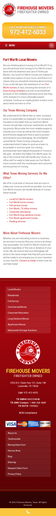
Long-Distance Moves (18, 318)
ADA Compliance (28, 412)
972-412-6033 (28, 32)
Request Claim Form (18, 468)
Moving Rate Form (17, 445)
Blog (10, 456)
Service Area (14, 450)
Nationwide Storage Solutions (22, 330)
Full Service (13, 301)
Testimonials (14, 439)
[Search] (51, 45)
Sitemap (12, 462)
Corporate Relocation (18, 313)
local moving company (14, 90)
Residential (13, 295)
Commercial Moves (17, 307)
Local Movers (14, 289)
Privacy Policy (14, 474)
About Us (12, 433)
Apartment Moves (17, 324)
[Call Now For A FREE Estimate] (28, 512)
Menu (11, 45)
